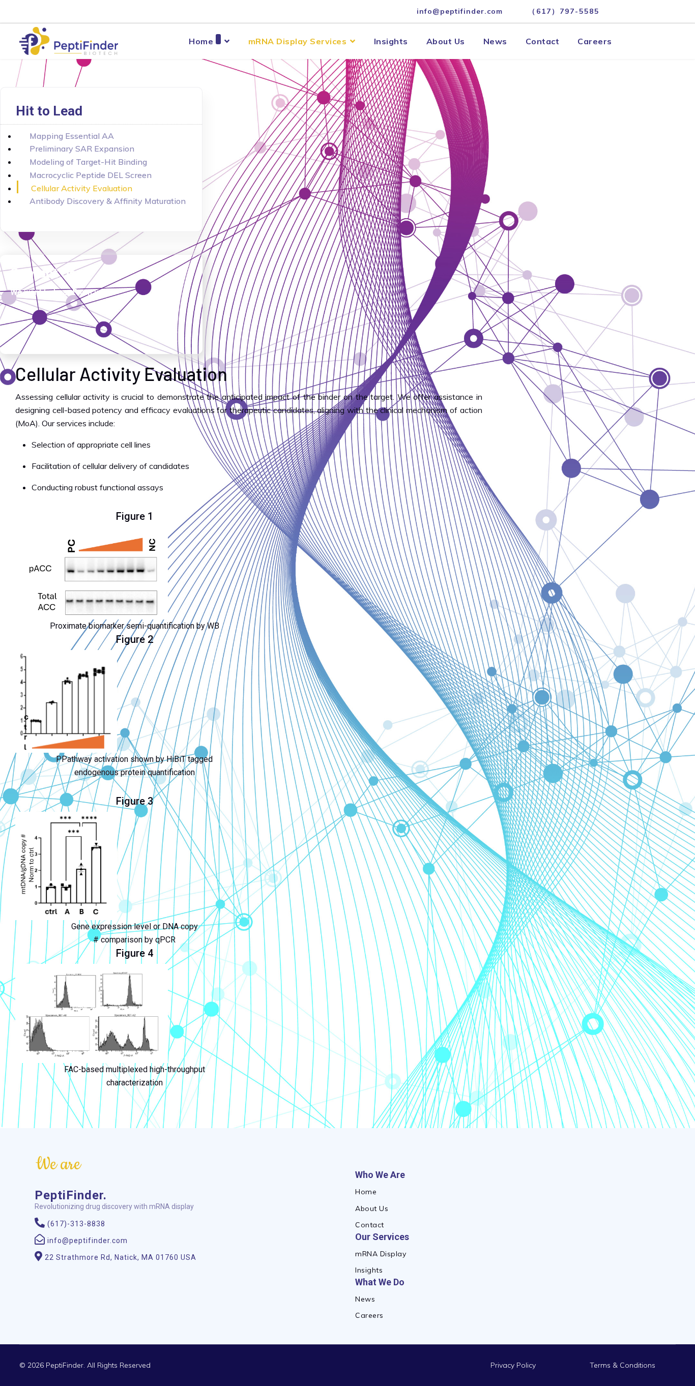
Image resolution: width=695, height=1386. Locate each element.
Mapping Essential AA (72, 136)
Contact (543, 41)
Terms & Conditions (622, 1365)
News (495, 41)
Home (201, 41)
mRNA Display (380, 1253)
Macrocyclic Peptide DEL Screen (91, 175)
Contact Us (43, 273)
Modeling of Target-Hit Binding (88, 162)
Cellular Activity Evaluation (81, 188)
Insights (391, 41)
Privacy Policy (513, 1365)
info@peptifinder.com (460, 11)
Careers (594, 41)
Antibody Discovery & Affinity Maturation (108, 201)
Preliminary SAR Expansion (82, 148)
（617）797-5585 (563, 11)
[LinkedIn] (623, 11)
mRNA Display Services (297, 41)
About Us (445, 41)
